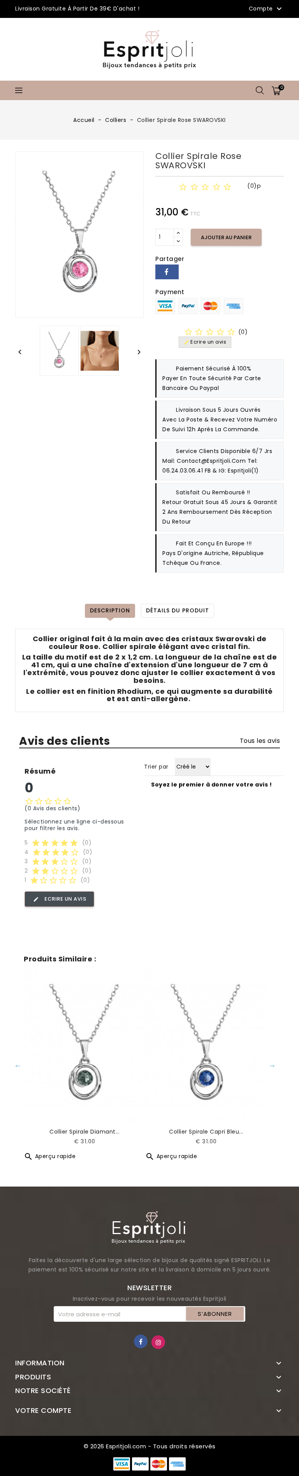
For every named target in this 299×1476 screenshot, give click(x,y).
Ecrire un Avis (59, 899)
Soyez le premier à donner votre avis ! (211, 784)
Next (272, 1065)
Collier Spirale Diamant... (84, 1132)
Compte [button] (266, 9)
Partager (167, 272)
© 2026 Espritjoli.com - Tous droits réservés (150, 1446)
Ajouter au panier (226, 237)
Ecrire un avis (205, 342)
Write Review (237, 196)
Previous (18, 1065)
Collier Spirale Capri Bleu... (206, 1132)
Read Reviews (179, 196)
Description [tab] (110, 610)
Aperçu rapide (50, 1156)
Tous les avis (260, 740)
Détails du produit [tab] (177, 610)
